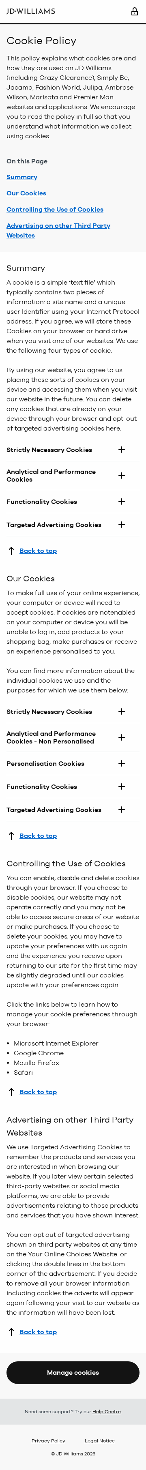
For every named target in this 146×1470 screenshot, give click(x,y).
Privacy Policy (48, 1441)
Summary (21, 177)
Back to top (38, 551)
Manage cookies (73, 1372)
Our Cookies (26, 193)
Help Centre (106, 1411)
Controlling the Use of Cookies (54, 209)
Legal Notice (100, 1441)
